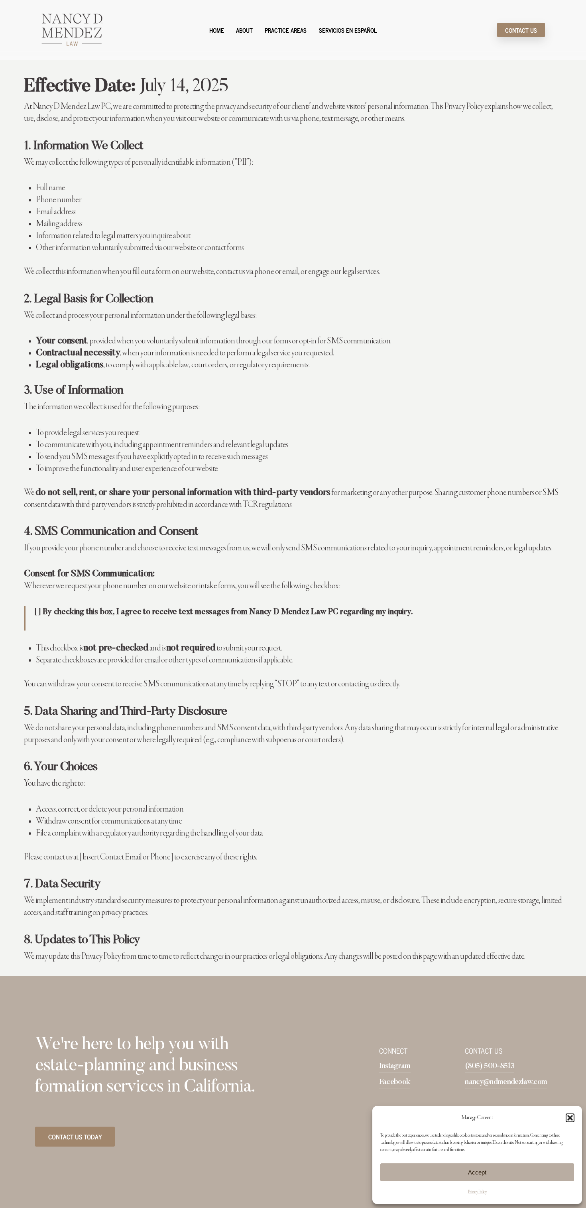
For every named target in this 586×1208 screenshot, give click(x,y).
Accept (477, 1172)
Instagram (395, 1066)
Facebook (394, 1082)
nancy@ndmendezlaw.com (506, 1082)
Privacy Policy (477, 1192)
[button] (570, 1118)
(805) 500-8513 (489, 1066)
